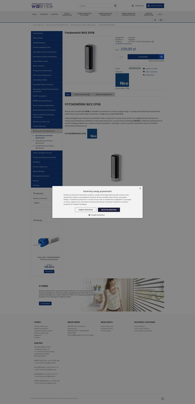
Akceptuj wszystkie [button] (109, 210)
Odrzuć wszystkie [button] (86, 210)
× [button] (140, 188)
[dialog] (97, 202)
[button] (97, 215)
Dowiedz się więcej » (80, 204)
